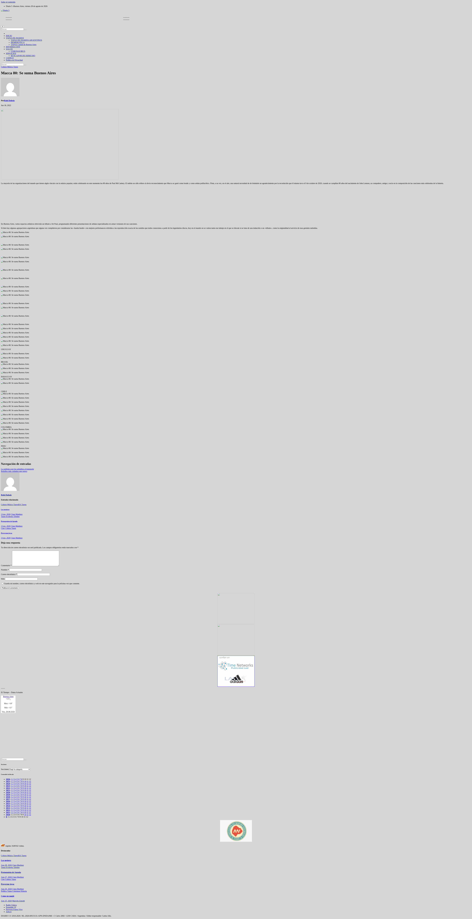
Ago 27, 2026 (6, 877)
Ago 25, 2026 (6, 901)
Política (4, 891)
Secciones (5, 769)
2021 (8, 790)
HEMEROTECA (18, 42)
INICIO (9, 36)
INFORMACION (13, 47)
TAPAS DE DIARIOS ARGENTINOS (26, 40)
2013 (8, 808)
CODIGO (10, 58)
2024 (8, 784)
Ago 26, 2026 (6, 889)
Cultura (4, 67)
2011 (8, 812)
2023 (8, 786)
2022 (8, 788)
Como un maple (7, 896)
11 (28, 781)
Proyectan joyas (6, 533)
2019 (8, 795)
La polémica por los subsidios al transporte (17, 469)
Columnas (16, 891)
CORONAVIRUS (18, 51)
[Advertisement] (236, 203)
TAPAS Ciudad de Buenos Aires (23, 45)
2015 (8, 804)
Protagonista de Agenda (9, 521)
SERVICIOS (11, 53)
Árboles (16, 516)
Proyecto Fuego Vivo (14, 909)
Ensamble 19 (11, 907)
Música (10, 67)
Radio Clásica (11, 905)
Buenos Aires (8, 697)
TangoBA (17, 505)
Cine (3, 528)
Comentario (6, 565)
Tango (24, 505)
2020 (8, 792)
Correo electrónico (9, 574)
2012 (8, 810)
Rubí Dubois (9, 101)
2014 (8, 806)
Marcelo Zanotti (18, 901)
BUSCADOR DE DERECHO (23, 56)
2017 (8, 799)
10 (25, 781)
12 (30, 781)
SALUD (9, 49)
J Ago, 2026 (5, 514)
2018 (8, 797)
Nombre (5, 570)
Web (3, 579)
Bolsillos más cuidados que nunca (14, 471)
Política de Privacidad (14, 60)
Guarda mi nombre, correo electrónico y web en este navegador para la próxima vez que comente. (42, 583)
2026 (8, 779)
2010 (8, 815)
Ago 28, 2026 (6, 865)
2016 (8, 801)
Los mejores (5, 509)
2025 (8, 781)
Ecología (9, 516)
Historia (24, 891)
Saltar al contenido (8, 2)
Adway (9, 912)
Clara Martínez (16, 514)
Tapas (15, 67)
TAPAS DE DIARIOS (15, 38)
